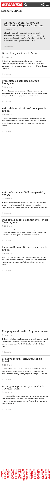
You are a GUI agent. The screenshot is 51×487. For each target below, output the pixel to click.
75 (2, 478)
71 (40, 476)
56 (49, 474)
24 (10, 472)
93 (24, 480)
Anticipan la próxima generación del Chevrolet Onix (23, 387)
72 (43, 476)
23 (8, 472)
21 (2, 472)
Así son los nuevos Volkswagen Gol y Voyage (23, 193)
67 (29, 476)
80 (16, 478)
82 (21, 478)
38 (49, 472)
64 (21, 476)
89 (40, 478)
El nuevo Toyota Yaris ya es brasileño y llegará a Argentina (23, 24)
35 (40, 472)
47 (24, 474)
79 (13, 478)
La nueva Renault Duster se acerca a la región (24, 248)
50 (32, 474)
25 (13, 472)
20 (47, 470)
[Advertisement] (25, 162)
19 (45, 470)
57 (2, 476)
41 (8, 474)
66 (27, 476)
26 (16, 472)
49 (29, 474)
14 (31, 470)
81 (19, 478)
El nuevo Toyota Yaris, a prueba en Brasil (22, 360)
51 (35, 474)
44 (16, 474)
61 (13, 476)
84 (27, 478)
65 (24, 476)
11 (23, 470)
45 (19, 474)
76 (5, 478)
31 (29, 472)
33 (35, 472)
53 (40, 474)
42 (10, 474)
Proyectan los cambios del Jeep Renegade (20, 82)
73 (46, 476)
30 (27, 472)
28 (21, 472)
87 (35, 478)
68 (32, 476)
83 (24, 478)
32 (32, 472)
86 (32, 478)
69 (35, 476)
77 (8, 478)
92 (49, 478)
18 (42, 470)
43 (13, 474)
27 (19, 472)
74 (49, 476)
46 (21, 474)
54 (43, 474)
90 (43, 478)
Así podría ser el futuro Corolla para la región (24, 109)
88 (38, 478)
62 (16, 476)
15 (34, 470)
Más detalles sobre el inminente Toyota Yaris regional (25, 221)
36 (43, 472)
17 (39, 470)
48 (27, 474)
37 (46, 472)
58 (5, 476)
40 (5, 474)
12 (26, 470)
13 (28, 470)
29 (24, 472)
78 (10, 478)
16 (37, 470)
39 (2, 474)
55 (46, 474)
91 (46, 478)
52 (38, 474)
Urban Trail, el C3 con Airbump (20, 53)
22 (5, 472)
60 (10, 476)
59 (8, 476)
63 (19, 476)
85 (29, 478)
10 (20, 470)
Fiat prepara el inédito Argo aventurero (25, 331)
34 (38, 472)
